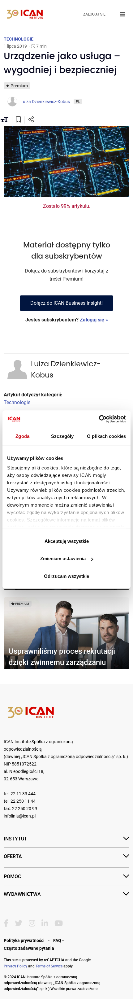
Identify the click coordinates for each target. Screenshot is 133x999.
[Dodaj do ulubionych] (18, 120)
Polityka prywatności (24, 940)
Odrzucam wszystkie (66, 576)
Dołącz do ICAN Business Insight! (66, 303)
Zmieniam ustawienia (63, 558)
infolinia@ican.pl (20, 816)
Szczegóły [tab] (62, 436)
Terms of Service (49, 965)
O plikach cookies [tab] (106, 436)
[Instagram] (32, 923)
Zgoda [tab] (22, 436)
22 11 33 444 (23, 793)
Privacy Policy (15, 965)
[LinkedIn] (44, 923)
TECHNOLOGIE (18, 39)
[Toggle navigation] (122, 14)
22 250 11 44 (23, 801)
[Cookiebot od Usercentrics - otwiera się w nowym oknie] (99, 419)
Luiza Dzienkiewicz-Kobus (66, 369)
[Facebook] (6, 923)
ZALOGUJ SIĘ (94, 14)
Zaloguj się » (94, 320)
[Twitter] (18, 923)
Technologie (17, 402)
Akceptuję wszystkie (67, 541)
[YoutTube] (58, 923)
